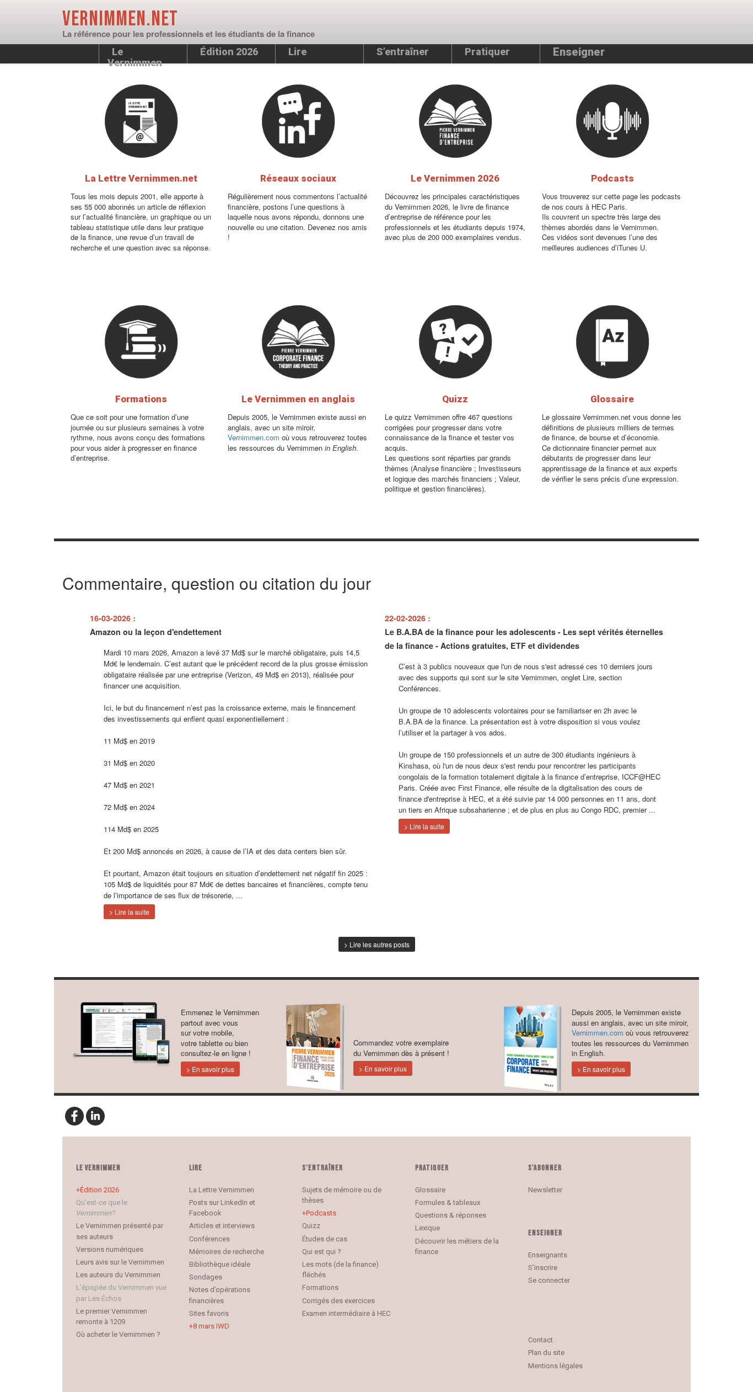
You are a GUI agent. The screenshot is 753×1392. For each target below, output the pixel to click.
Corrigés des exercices (338, 1301)
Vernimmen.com (253, 437)
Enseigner (579, 51)
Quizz (311, 1226)
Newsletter (545, 1190)
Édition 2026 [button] (229, 51)
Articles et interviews (222, 1226)
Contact (540, 1340)
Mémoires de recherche (226, 1251)
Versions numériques (109, 1249)
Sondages (205, 1277)
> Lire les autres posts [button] (377, 944)
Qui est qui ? (321, 1251)
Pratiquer (487, 51)
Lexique (427, 1228)
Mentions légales (555, 1366)
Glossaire (430, 1190)
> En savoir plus (210, 1069)
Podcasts (321, 1213)
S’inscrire (542, 1267)
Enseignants (547, 1255)
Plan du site (546, 1352)
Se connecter (549, 1280)
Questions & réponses (450, 1215)
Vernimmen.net (120, 19)
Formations (320, 1287)
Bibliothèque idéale (219, 1264)
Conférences (209, 1239)
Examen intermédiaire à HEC (346, 1313)
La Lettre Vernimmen (221, 1190)
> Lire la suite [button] (129, 911)
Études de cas (324, 1239)
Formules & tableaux (447, 1202)
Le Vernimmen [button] (134, 54)
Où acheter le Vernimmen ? (118, 1334)
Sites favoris (209, 1313)
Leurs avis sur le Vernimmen (120, 1262)
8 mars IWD (211, 1326)
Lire (297, 51)
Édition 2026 (99, 1190)
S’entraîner (402, 51)
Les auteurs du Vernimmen (118, 1275)
